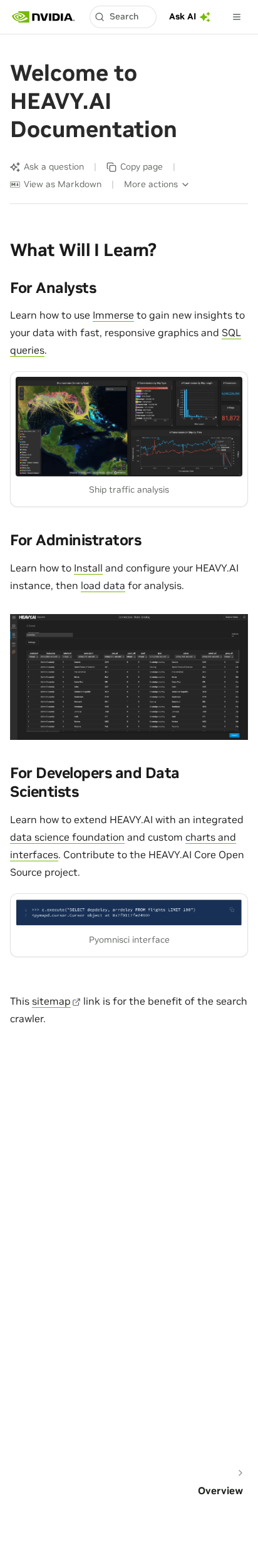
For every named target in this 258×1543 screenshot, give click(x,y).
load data (103, 585)
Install (88, 567)
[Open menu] (236, 17)
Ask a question (54, 166)
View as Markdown (62, 184)
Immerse (113, 315)
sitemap (51, 1001)
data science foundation (67, 837)
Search (124, 16)
